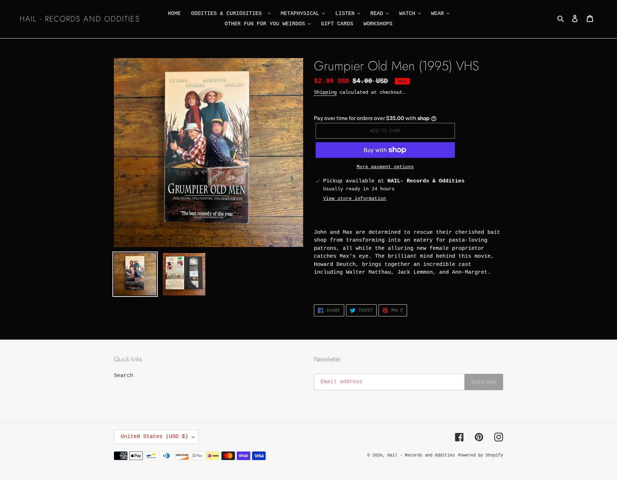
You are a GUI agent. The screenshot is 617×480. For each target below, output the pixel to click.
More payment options (385, 167)
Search (123, 376)
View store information (354, 198)
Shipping (325, 92)
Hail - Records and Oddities (80, 19)
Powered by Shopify (480, 455)
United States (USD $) (154, 437)
